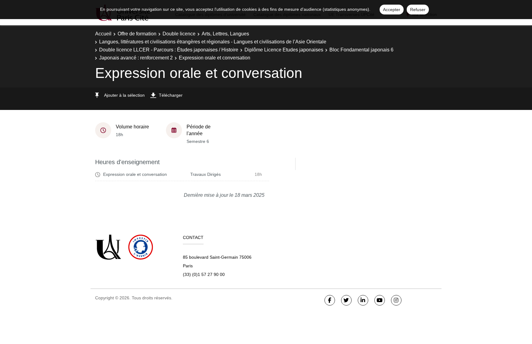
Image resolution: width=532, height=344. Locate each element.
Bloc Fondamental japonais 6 (361, 49)
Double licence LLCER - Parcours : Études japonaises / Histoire (168, 49)
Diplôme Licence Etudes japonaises (283, 49)
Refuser (417, 9)
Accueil (103, 33)
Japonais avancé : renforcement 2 (136, 57)
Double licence (179, 33)
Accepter (391, 9)
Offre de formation (137, 33)
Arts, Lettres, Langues (225, 33)
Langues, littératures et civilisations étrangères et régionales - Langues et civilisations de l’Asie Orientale (212, 41)
